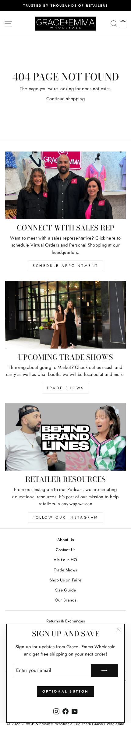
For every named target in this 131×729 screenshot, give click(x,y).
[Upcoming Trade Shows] (65, 315)
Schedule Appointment (65, 265)
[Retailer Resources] (65, 437)
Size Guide (65, 590)
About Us (65, 540)
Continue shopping (65, 98)
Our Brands (65, 600)
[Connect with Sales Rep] (65, 185)
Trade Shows (65, 388)
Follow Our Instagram (65, 517)
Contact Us (66, 550)
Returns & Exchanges (65, 621)
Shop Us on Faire (66, 580)
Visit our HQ (65, 560)
